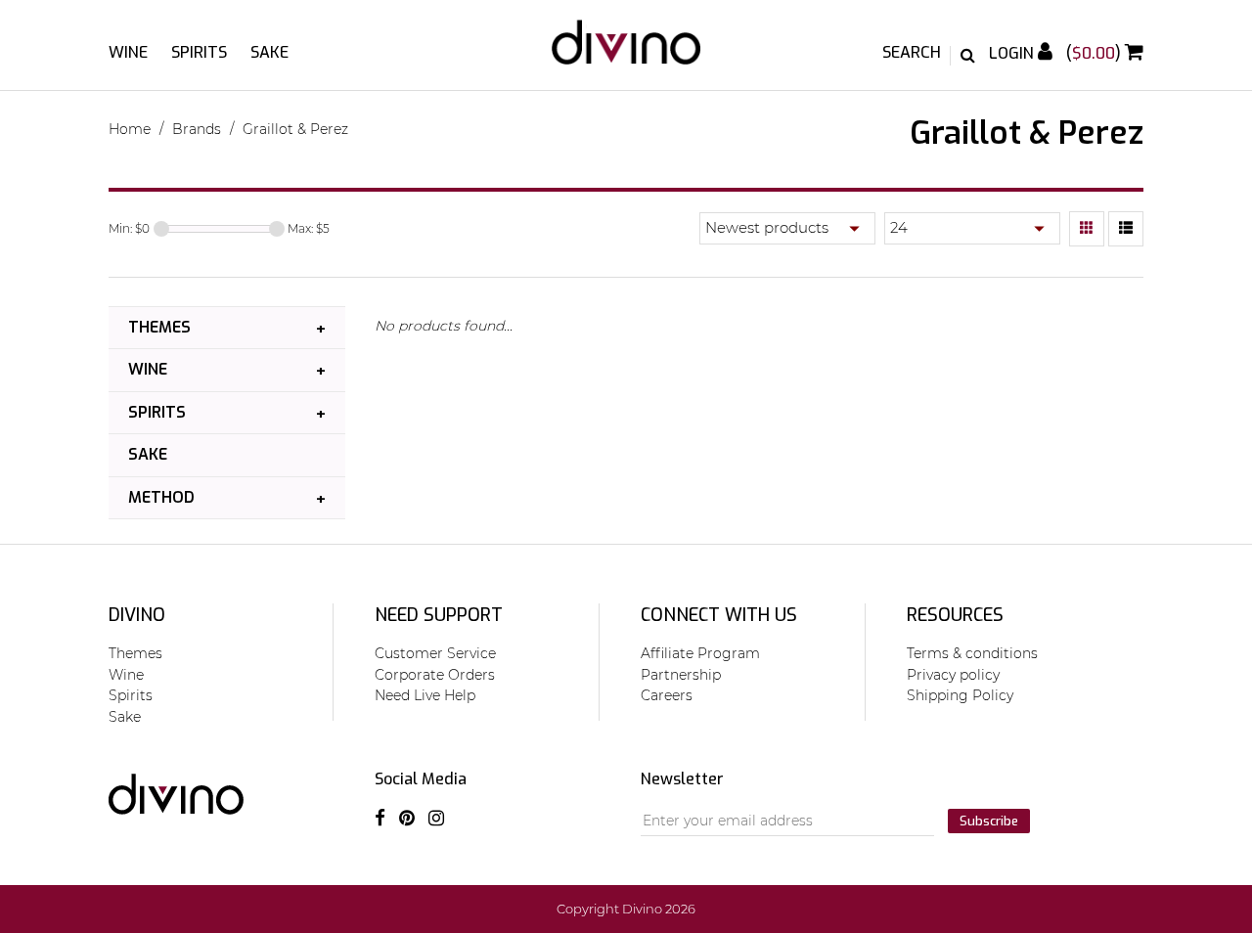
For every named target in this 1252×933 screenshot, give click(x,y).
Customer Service (435, 653)
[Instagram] (436, 818)
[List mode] (1125, 228)
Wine (128, 52)
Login (1013, 53)
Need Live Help (425, 695)
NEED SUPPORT (439, 615)
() (1095, 53)
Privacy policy (953, 675)
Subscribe (989, 821)
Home (130, 129)
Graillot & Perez (295, 129)
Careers (667, 695)
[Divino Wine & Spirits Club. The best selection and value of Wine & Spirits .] (625, 51)
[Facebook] (380, 818)
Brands (196, 129)
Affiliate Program (700, 653)
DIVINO (137, 615)
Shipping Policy (960, 695)
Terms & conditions (972, 653)
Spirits (199, 52)
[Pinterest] (407, 818)
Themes (159, 327)
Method (161, 497)
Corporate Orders (435, 675)
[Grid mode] (1086, 228)
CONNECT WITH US (719, 615)
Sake (269, 52)
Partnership (681, 675)
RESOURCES (955, 615)
